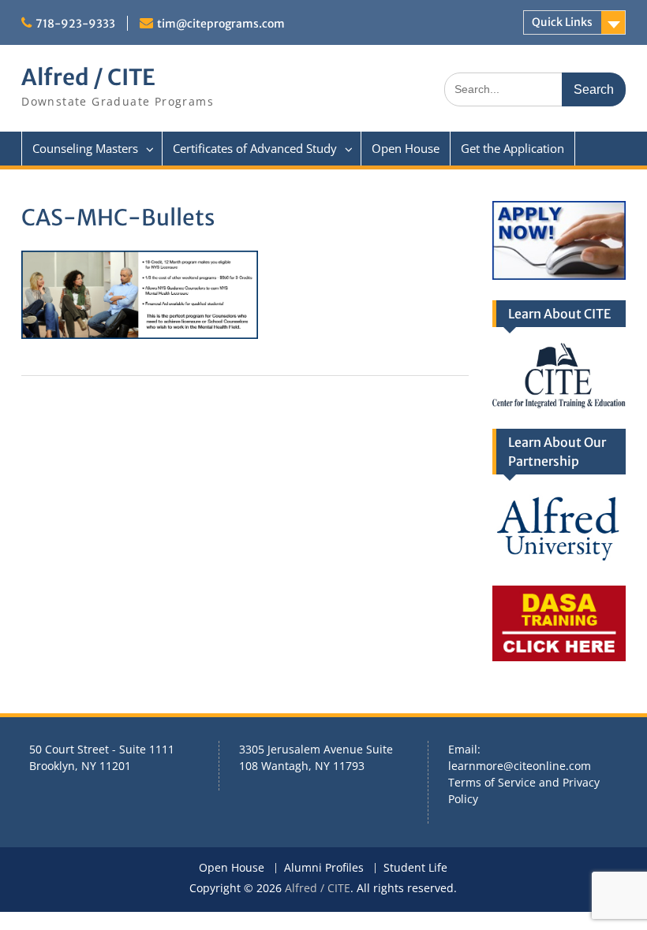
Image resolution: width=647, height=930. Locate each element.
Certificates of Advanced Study (255, 148)
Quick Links (562, 22)
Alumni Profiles (324, 868)
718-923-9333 (75, 24)
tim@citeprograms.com (221, 24)
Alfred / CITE (88, 77)
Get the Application (512, 148)
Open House (405, 148)
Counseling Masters (85, 148)
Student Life (415, 868)
